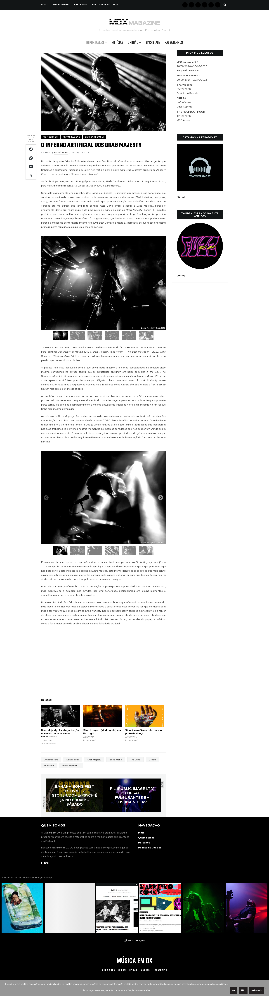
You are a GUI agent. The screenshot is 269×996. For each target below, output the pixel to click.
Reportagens (95, 43)
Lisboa (152, 759)
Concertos (50, 137)
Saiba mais (256, 990)
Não (243, 990)
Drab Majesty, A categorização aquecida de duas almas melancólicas (60, 733)
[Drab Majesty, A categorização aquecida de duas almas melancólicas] (60, 716)
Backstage (153, 43)
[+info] (45, 862)
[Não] (265, 988)
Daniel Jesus (72, 759)
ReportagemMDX (71, 765)
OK (233, 990)
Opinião (133, 43)
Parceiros (80, 4)
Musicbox (49, 765)
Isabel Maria (61, 152)
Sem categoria (94, 137)
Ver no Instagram (136, 940)
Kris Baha (135, 759)
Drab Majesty (94, 759)
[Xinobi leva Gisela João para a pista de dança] (144, 716)
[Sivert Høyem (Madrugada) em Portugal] (102, 716)
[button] (60, 335)
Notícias (117, 43)
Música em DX (134, 960)
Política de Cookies (105, 4)
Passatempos (174, 43)
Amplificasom (51, 759)
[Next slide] (160, 282)
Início (45, 4)
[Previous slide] (46, 282)
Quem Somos (61, 4)
